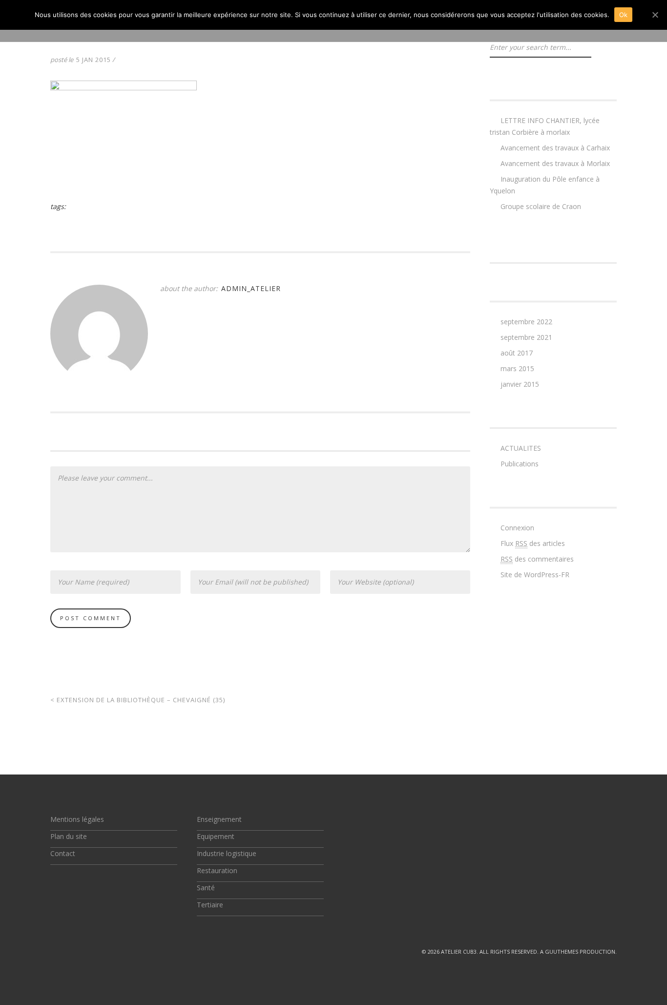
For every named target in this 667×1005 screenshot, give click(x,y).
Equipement (215, 836)
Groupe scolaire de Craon (540, 206)
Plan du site (68, 836)
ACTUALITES (520, 448)
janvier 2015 (519, 384)
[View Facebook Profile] (77, 951)
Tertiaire (210, 904)
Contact (62, 853)
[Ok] (655, 15)
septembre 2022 (526, 321)
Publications (519, 463)
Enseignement (219, 819)
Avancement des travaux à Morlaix (555, 163)
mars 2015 (517, 368)
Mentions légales (77, 819)
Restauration (217, 870)
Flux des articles (532, 543)
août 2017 (516, 352)
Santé (206, 887)
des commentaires (537, 559)
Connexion (517, 527)
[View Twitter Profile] (54, 951)
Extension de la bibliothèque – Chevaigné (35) (137, 699)
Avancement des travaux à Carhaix (555, 147)
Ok (623, 15)
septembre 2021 (526, 337)
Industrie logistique (226, 853)
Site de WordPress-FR (534, 574)
